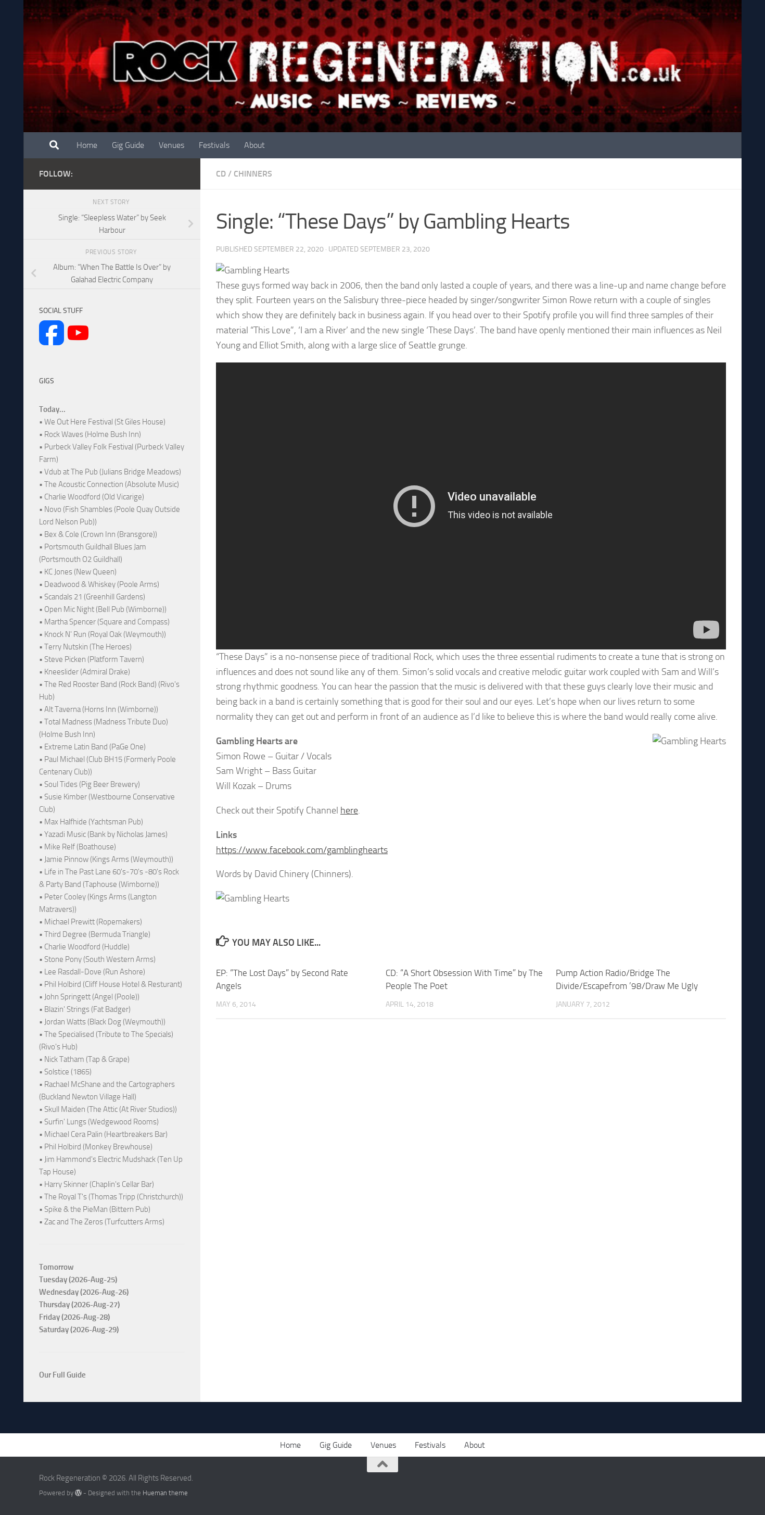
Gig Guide (128, 145)
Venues (171, 145)
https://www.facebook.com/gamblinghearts (302, 850)
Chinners (253, 174)
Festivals (214, 145)
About (254, 145)
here (349, 810)
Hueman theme (165, 1493)
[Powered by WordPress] (78, 1492)
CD (221, 174)
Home (86, 145)
